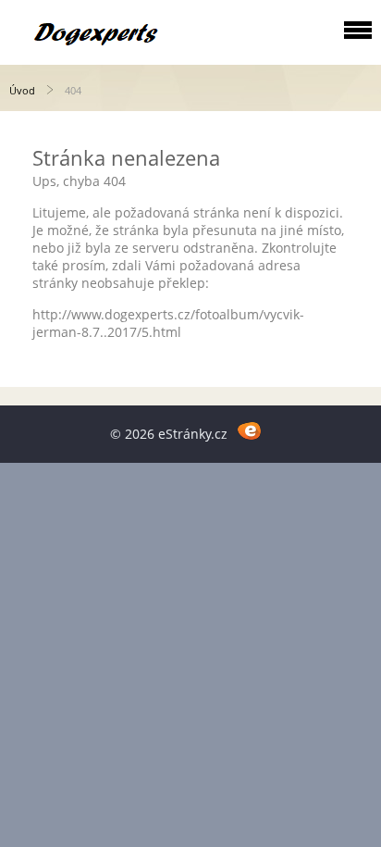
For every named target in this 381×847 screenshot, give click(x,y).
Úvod (22, 90)
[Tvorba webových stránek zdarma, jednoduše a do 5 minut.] (249, 431)
